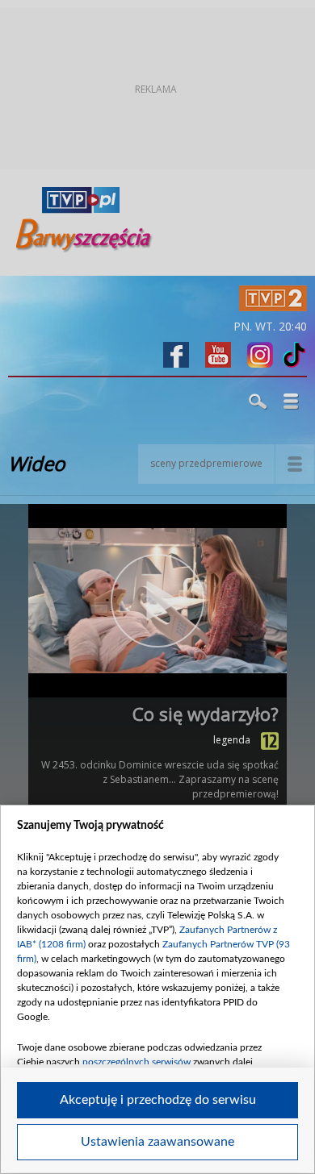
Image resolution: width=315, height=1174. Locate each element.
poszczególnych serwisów (136, 1062)
